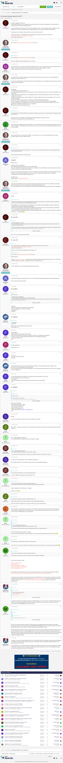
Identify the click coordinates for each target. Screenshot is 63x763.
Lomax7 (6, 734)
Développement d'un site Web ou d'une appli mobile (22, 701)
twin (5, 705)
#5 (61, 74)
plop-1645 (6, 716)
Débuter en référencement (18, 719)
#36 (61, 536)
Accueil (57, 753)
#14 (61, 214)
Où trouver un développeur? (10, 696)
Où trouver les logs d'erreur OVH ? (11, 685)
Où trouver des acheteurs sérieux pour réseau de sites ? (16, 722)
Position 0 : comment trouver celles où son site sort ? (15, 678)
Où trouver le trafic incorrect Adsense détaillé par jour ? (16, 675)
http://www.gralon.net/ (36, 579)
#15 (61, 237)
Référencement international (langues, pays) (20, 745)
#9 (61, 132)
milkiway (6, 694)
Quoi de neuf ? (20, 6)
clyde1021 (6, 719)
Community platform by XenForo (24, 761)
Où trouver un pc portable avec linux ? (12, 711)
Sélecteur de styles (5, 753)
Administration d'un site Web (20, 687)
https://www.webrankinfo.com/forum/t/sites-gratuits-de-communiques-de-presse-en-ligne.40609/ (31, 573)
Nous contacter (32, 753)
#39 (61, 606)
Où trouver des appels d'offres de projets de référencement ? (17, 715)
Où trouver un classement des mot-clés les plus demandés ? (17, 733)
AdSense (14, 676)
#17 (61, 275)
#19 (61, 314)
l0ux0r (58, 723)
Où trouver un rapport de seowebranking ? (13, 740)
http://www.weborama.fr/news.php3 (25, 42)
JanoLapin (6, 690)
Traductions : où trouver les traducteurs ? (13, 744)
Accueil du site (6, 6)
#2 (61, 40)
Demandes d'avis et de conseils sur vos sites (21, 683)
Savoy (6, 727)
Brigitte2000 (7, 730)
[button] (25, 6)
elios (2, 18)
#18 (61, 286)
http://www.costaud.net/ (26, 579)
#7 (61, 108)
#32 (61, 478)
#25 (61, 384)
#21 (61, 342)
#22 (61, 352)
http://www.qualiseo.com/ (40, 578)
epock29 (6, 741)
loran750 (57, 712)
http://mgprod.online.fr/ (23, 178)
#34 (61, 506)
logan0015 (57, 727)
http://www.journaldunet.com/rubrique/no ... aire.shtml (22, 36)
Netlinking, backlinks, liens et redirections (23, 730)
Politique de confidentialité (48, 753)
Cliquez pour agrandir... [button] (36, 302)
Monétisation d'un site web (17, 694)
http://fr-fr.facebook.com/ (16, 562)
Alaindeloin (57, 705)
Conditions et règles (39, 753)
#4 (61, 64)
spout (58, 687)
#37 (61, 548)
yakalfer (6, 745)
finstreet (57, 708)
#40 (61, 637)
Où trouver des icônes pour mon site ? (12, 682)
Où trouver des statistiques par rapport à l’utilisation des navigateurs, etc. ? (20, 700)
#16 (61, 263)
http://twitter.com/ (14, 564)
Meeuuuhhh (7, 712)
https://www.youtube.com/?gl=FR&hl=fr (19, 566)
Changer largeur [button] (12, 753)
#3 (61, 52)
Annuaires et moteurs (19, 690)
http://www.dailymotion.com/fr (17, 568)
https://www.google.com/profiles (17, 565)
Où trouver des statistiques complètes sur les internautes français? (18, 718)
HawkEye (57, 730)
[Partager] (59, 20)
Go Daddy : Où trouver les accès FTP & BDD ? (14, 704)
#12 (61, 181)
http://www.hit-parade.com (20, 259)
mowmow (6, 723)
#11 (61, 157)
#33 (61, 493)
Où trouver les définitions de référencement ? (14, 736)
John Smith (57, 676)
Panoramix (57, 745)
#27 (61, 424)
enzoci (6, 701)
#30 (61, 457)
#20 (61, 330)
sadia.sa (6, 708)
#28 (61, 435)
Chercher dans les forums (17, 9)
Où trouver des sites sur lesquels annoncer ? (14, 693)
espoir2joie (6, 676)
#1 (61, 20)
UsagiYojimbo (57, 741)
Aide (55, 753)
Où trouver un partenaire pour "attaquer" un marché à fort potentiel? (18, 707)
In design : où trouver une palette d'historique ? (14, 725)
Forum (13, 6)
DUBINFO (6, 687)
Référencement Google (17, 679)
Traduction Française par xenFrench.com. (41, 761)
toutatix (6, 679)
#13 (61, 193)
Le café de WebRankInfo (19, 712)
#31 (61, 467)
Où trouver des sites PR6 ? (10, 729)
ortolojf (6, 683)
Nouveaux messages (6, 9)
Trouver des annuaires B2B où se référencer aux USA (15, 689)
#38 (61, 584)
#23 (61, 363)
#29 (61, 445)
